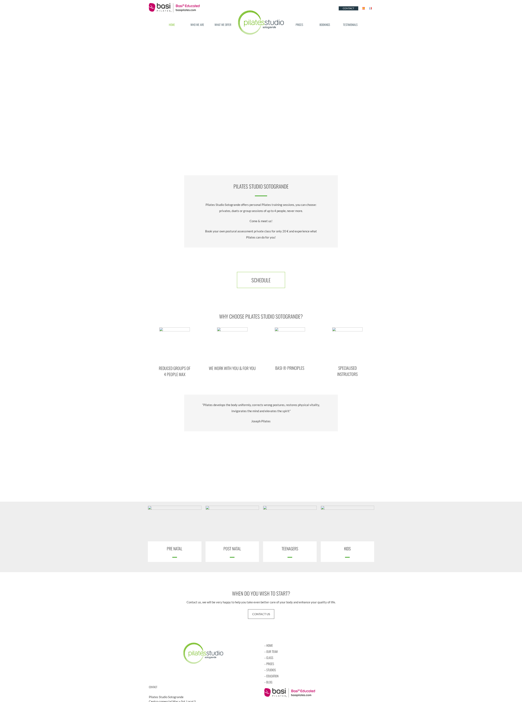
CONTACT (348, 8)
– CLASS (268, 657)
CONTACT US (261, 614)
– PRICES (269, 663)
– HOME (268, 645)
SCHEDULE (261, 280)
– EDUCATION (271, 676)
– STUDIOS (270, 670)
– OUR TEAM (271, 651)
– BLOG (268, 682)
